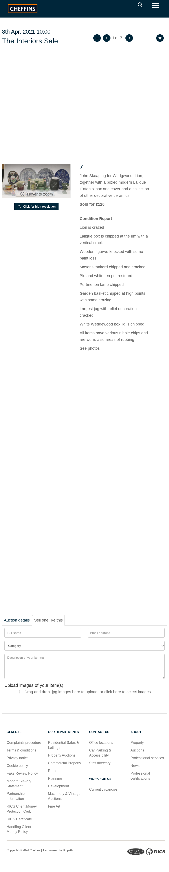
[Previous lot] (106, 38)
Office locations (101, 742)
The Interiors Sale (30, 41)
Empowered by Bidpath (57, 850)
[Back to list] (97, 38)
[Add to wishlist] (160, 38)
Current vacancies (103, 789)
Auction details (17, 620)
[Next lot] (129, 38)
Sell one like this (48, 620)
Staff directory (99, 763)
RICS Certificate (19, 819)
